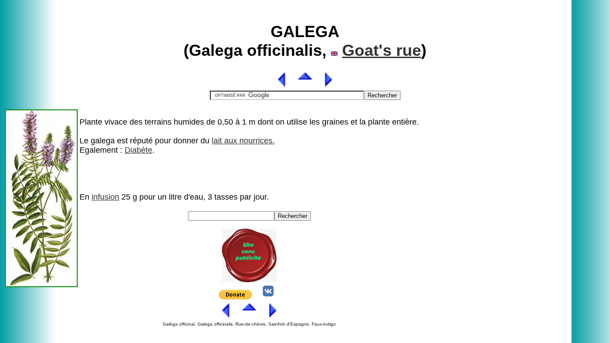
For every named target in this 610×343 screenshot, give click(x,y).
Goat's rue (381, 50)
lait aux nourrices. (243, 140)
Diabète (138, 150)
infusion (105, 196)
